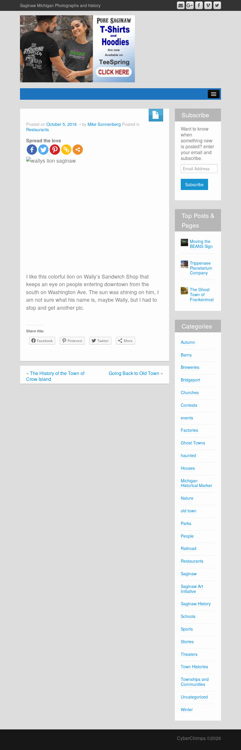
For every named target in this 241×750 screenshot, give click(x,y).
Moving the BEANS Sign (201, 243)
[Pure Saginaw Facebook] (199, 5)
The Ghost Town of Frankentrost (202, 294)
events (187, 418)
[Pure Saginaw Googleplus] (190, 5)
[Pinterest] (55, 149)
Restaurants (37, 129)
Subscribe (194, 184)
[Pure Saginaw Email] (181, 5)
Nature (187, 498)
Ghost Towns (193, 443)
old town (188, 511)
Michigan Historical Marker (196, 483)
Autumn (188, 342)
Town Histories (194, 666)
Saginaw (189, 573)
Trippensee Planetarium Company (201, 268)
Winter (187, 709)
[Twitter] (43, 149)
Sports (187, 629)
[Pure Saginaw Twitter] (217, 5)
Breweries (190, 367)
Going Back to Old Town (134, 373)
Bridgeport (190, 380)
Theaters (189, 654)
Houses (188, 468)
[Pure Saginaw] (77, 48)
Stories (187, 641)
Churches (190, 392)
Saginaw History (196, 603)
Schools (188, 616)
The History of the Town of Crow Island (55, 376)
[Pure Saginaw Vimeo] (208, 5)
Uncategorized (194, 697)
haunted (188, 455)
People (187, 536)
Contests (189, 405)
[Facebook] (32, 149)
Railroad (188, 548)
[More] (78, 149)
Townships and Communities (195, 681)
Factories (189, 430)
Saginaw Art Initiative (192, 588)
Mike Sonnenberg (104, 124)
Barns (186, 355)
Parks (186, 523)
